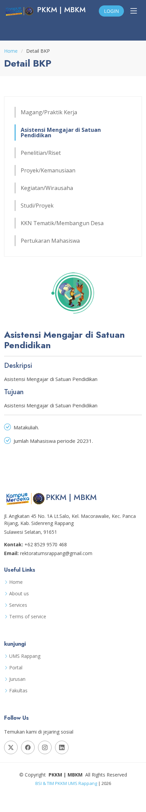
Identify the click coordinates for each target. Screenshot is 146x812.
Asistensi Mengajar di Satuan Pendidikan (61, 132)
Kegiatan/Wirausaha (47, 188)
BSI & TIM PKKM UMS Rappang (66, 783)
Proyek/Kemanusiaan (48, 170)
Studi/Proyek (37, 205)
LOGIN (111, 11)
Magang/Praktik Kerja (49, 112)
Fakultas (18, 690)
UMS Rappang (24, 656)
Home (11, 51)
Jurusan (17, 679)
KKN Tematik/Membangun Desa (62, 223)
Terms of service (27, 616)
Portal (15, 667)
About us (19, 593)
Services (18, 605)
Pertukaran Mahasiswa (50, 240)
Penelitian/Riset (41, 153)
